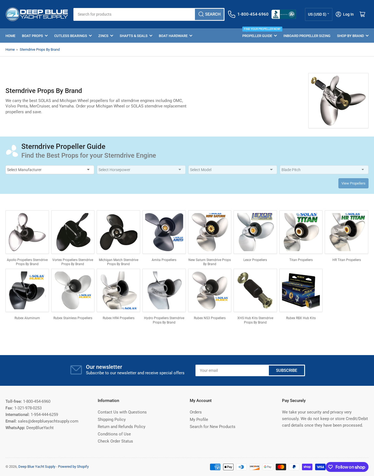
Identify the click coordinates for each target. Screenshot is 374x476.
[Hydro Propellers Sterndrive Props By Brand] (164, 290)
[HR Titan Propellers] (346, 232)
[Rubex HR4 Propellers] (118, 290)
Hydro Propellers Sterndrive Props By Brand (164, 320)
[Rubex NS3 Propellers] (210, 290)
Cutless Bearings (70, 36)
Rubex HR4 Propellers (118, 318)
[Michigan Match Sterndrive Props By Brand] (118, 232)
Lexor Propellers (255, 260)
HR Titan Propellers (346, 260)
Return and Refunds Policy (121, 426)
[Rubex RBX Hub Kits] (301, 290)
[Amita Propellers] (164, 232)
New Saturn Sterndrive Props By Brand (209, 262)
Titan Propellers (301, 260)
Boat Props (32, 36)
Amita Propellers (164, 260)
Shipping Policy (112, 419)
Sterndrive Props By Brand (40, 49)
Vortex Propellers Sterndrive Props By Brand (72, 262)
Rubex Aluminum (27, 318)
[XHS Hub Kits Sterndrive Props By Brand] (255, 290)
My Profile (199, 419)
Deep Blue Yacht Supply (36, 466)
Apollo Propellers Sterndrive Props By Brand (27, 262)
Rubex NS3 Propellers (210, 318)
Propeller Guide (259, 33)
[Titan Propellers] (301, 232)
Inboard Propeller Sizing (306, 36)
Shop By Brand (350, 36)
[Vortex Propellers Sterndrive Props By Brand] (73, 232)
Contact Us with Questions (122, 412)
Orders (196, 412)
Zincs (103, 36)
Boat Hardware (173, 36)
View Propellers (353, 183)
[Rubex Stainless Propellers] (73, 290)
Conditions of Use (114, 434)
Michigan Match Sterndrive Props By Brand (118, 262)
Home (10, 36)
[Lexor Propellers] (255, 232)
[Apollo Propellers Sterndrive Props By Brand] (27, 232)
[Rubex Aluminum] (27, 290)
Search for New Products (212, 426)
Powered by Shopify (73, 466)
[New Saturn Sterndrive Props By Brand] (210, 232)
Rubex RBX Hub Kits (301, 318)
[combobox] (149, 14)
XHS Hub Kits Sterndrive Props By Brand (255, 320)
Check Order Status (115, 441)
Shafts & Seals (134, 36)
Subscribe (286, 370)
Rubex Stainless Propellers (72, 318)
